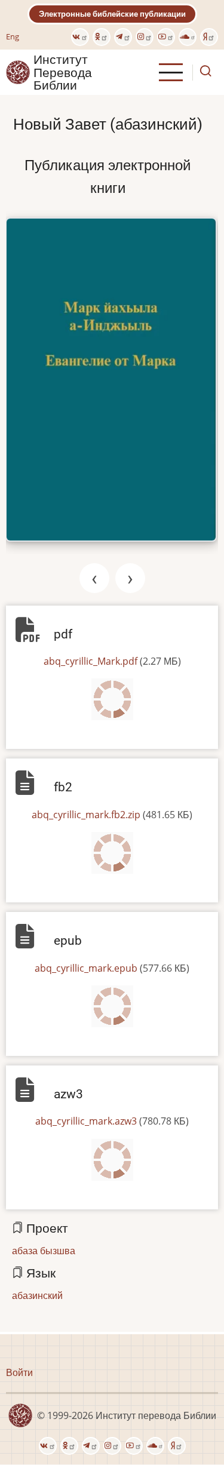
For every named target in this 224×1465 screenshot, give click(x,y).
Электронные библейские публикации (112, 13)
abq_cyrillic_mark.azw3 (86, 1121)
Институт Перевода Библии (62, 72)
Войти (19, 1372)
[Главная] (18, 71)
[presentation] (94, 578)
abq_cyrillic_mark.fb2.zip (86, 814)
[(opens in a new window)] (80, 37)
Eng (12, 36)
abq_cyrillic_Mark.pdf (90, 661)
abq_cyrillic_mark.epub (86, 968)
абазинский (37, 1295)
